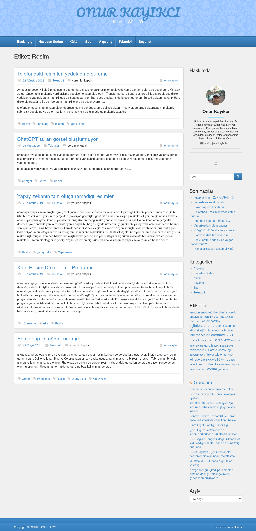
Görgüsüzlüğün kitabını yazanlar (214, 230)
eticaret (194, 330)
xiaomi (212, 364)
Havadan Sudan (51, 41)
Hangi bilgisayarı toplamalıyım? (213, 249)
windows (196, 359)
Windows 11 (198, 364)
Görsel (43, 181)
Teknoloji (125, 41)
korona (235, 340)
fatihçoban (227, 330)
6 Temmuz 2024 (33, 274)
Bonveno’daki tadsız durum (211, 235)
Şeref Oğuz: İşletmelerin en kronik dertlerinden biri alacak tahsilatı (213, 432)
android (231, 312)
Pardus (213, 350)
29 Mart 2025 (31, 145)
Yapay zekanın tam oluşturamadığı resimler (65, 195)
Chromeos (195, 321)
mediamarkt (226, 345)
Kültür (74, 41)
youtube (223, 369)
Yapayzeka (65, 252)
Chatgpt (27, 181)
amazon (195, 312)
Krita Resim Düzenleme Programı (54, 267)
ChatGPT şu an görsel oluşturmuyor (57, 138)
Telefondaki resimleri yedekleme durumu (62, 73)
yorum (212, 368)
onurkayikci (171, 80)
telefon (59, 124)
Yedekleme (78, 124)
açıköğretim (206, 316)
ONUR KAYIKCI (128, 12)
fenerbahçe (198, 334)
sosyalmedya (197, 354)
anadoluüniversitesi (213, 312)
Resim (26, 124)
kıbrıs (207, 345)
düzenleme (29, 323)
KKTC (226, 340)
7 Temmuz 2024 (33, 203)
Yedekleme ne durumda (209, 202)
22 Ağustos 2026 (33, 80)
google (230, 335)
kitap (219, 339)
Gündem (203, 382)
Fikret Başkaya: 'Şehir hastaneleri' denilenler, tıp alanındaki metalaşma (212, 454)
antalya (194, 316)
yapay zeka (44, 252)
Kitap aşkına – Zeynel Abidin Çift (214, 197)
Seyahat (145, 41)
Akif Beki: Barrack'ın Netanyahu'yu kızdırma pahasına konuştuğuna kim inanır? (212, 407)
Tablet (210, 354)
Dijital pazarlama (225, 326)
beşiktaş (219, 316)
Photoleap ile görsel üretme (48, 338)
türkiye (228, 354)
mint (204, 350)
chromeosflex (211, 321)
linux (215, 345)
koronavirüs (196, 345)
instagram (207, 340)
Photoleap (43, 379)
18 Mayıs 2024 (32, 345)
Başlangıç (24, 41)
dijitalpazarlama (202, 325)
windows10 (211, 359)
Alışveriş (105, 41)
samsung (42, 124)
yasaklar (201, 369)
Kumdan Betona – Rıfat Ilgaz (212, 221)
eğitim (203, 330)
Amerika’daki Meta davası (210, 225)
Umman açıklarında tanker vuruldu (211, 389)
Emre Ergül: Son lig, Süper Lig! (209, 425)
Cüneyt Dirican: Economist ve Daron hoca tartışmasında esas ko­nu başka (213, 418)
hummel (194, 340)
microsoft (195, 350)
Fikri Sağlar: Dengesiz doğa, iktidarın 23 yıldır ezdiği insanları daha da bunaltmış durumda (215, 443)
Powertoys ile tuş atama (209, 207)
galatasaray (215, 334)
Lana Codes (234, 527)
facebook (214, 330)
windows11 (230, 359)
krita (45, 323)
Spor (89, 41)
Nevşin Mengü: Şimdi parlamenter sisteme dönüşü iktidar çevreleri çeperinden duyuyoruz (211, 474)
